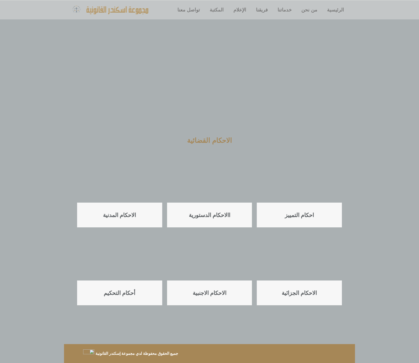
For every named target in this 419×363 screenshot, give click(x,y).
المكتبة (217, 9)
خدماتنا (285, 9)
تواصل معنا (188, 9)
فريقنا (262, 9)
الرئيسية (335, 9)
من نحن (309, 9)
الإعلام (240, 9)
